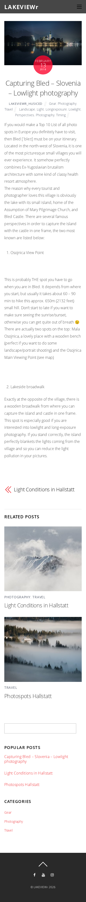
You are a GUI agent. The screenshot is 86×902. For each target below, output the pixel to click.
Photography (67, 103)
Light (40, 109)
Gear (52, 103)
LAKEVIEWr (41, 887)
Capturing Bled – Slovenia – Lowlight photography (43, 87)
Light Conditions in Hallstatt (44, 489)
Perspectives (24, 115)
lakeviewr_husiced (25, 103)
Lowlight (75, 109)
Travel (9, 109)
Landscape (27, 109)
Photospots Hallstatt (28, 696)
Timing (61, 115)
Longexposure (56, 109)
